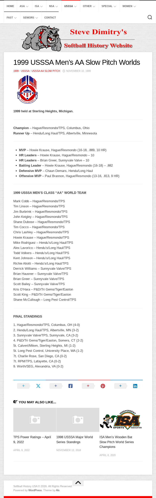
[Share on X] (29, 386)
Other (87, 6)
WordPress (35, 490)
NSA (51, 6)
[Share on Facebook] (62, 386)
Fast (10, 17)
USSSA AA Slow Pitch (46, 71)
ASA (22, 6)
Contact (50, 17)
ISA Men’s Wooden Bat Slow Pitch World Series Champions (116, 442)
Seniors (28, 17)
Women (127, 6)
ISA (37, 6)
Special (107, 6)
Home (10, 6)
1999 (16, 71)
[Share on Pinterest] (94, 386)
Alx (58, 490)
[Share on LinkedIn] (126, 386)
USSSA (68, 6)
